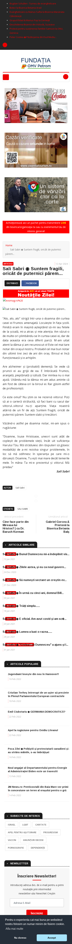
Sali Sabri (20, 487)
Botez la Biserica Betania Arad (25, 7)
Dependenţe (38, 847)
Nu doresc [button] (20, 937)
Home (8, 245)
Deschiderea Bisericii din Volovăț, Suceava (32, 24)
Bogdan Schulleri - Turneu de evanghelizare (33, 3)
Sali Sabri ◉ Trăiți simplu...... (21, 605)
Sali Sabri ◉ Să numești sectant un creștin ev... (35, 580)
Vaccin (12, 840)
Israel (11, 824)
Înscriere (37, 913)
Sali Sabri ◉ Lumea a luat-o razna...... (27, 631)
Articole (8, 264)
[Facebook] (5, 45)
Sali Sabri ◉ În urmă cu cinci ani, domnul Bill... (33, 592)
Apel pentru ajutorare (22, 832)
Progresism (50, 832)
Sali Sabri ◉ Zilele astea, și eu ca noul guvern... (34, 567)
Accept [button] (52, 937)
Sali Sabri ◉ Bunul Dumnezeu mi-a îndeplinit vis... (36, 554)
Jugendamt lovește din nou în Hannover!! (33, 674)
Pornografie (16, 847)
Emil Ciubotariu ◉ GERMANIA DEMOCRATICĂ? (36, 711)
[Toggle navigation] (6, 77)
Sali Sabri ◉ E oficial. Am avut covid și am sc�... (34, 618)
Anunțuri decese (33, 840)
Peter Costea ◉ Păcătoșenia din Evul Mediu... (33, 37)
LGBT (25, 824)
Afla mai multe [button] (14, 928)
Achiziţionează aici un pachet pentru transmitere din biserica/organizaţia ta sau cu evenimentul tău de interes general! (36, 227)
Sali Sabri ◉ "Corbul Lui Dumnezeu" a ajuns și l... (35, 644)
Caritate (40, 824)
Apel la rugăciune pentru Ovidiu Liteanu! (33, 730)
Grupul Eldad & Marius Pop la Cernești (30, 20)
